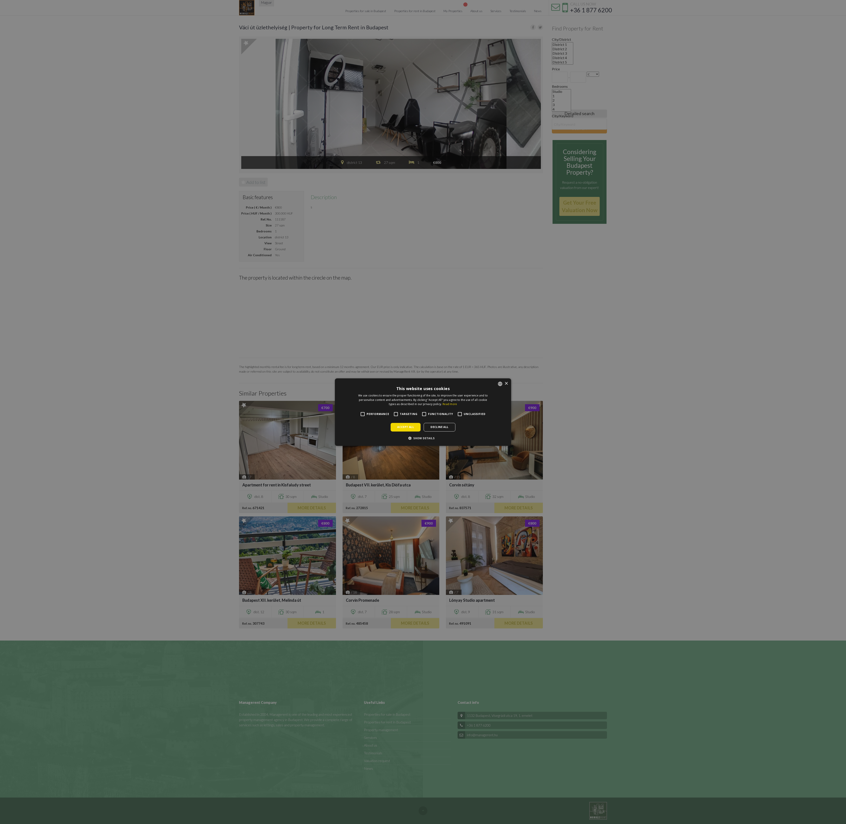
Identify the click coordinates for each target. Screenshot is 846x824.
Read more (450, 404)
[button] (423, 438)
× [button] (506, 383)
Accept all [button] (405, 427)
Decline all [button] (439, 427)
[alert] (423, 412)
